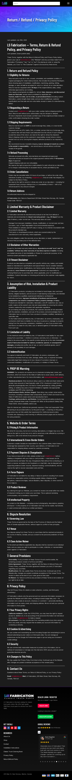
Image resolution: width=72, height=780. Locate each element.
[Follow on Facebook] (8, 727)
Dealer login (43, 706)
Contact (6, 744)
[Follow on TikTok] (15, 727)
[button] (40, 762)
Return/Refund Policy (11, 759)
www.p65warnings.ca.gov (54, 377)
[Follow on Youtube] (12, 727)
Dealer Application (45, 717)
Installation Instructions (11, 748)
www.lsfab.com (26, 60)
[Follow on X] (19, 727)
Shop (5, 740)
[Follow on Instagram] (5, 727)
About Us (7, 736)
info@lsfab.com (23, 111)
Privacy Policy (8, 755)
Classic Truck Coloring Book (13, 751)
